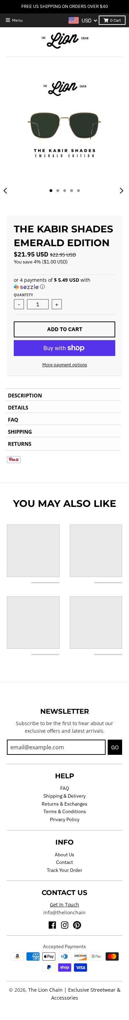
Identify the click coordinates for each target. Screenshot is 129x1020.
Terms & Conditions (64, 811)
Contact (64, 862)
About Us (64, 854)
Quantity (23, 294)
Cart (115, 20)
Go (115, 747)
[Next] (121, 190)
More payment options (64, 365)
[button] (64, 283)
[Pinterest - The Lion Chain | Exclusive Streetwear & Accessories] (77, 925)
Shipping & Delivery (64, 796)
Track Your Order (64, 870)
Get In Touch (64, 904)
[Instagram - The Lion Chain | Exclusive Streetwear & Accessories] (65, 925)
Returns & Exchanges (64, 804)
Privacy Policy (64, 819)
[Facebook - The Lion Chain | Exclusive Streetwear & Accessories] (52, 925)
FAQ (64, 788)
